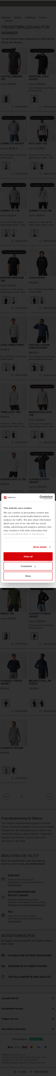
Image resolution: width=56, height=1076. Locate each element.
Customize (26, 566)
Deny (28, 576)
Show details (40, 547)
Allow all (28, 556)
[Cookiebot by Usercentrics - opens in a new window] (40, 497)
